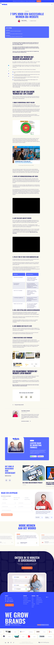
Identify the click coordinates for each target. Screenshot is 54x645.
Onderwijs (33, 603)
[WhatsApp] (9, 68)
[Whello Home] (4, 4)
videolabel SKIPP (16, 229)
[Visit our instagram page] (10, 642)
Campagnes (26, 497)
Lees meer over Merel (25, 421)
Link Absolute (27, 539)
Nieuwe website (5, 499)
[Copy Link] (9, 76)
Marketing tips (38, 597)
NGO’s (33, 599)
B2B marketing (25, 597)
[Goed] (30, 397)
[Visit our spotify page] (8, 642)
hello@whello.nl (9, 597)
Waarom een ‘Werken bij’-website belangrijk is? (13, 31)
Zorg (32, 597)
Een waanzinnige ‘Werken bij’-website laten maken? (14, 36)
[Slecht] (21, 397)
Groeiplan (4, 497)
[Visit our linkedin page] (5, 642)
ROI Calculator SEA (39, 600)
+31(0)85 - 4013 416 (10, 599)
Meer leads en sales (17, 497)
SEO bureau (25, 603)
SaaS (32, 600)
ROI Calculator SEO (39, 602)
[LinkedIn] (9, 66)
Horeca (33, 605)
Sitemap (37, 603)
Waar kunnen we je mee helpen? (6, 496)
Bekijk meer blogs (8, 475)
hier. (19, 87)
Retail (32, 606)
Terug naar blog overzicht (19, 404)
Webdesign (27, 11)
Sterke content (16, 499)
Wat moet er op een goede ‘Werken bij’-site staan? (14, 33)
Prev (6, 480)
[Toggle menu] (51, 4)
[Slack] (9, 71)
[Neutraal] (26, 397)
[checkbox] (1, 497)
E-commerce (25, 599)
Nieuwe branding (27, 499)
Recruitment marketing (27, 600)
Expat (33, 602)
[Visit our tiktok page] (13, 642)
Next (9, 480)
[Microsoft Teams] (9, 74)
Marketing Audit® (39, 599)
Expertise (25, 595)
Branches (33, 595)
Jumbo (24, 345)
